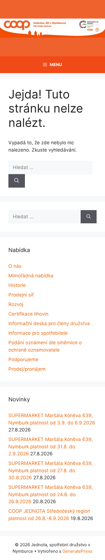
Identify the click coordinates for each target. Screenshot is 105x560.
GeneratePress (77, 551)
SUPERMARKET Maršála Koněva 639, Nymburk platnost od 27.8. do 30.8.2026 (50, 470)
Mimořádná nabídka (30, 275)
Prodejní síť (21, 295)
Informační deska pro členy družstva (49, 323)
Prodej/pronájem (27, 369)
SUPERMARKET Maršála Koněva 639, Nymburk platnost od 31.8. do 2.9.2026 (50, 446)
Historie (17, 285)
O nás (15, 266)
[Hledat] (16, 181)
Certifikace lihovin (28, 314)
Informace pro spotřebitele (38, 333)
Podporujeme (23, 359)
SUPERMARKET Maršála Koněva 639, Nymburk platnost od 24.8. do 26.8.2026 (50, 494)
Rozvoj (15, 304)
